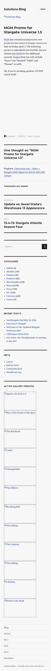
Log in (9, 361)
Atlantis (10, 271)
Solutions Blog (15, 9)
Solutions (8, 658)
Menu (43, 9)
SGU (6, 652)
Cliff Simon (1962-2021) (17, 334)
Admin (9, 268)
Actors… (8, 634)
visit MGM (16, 53)
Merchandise (13, 282)
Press (9, 289)
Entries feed (12, 365)
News (30, 136)
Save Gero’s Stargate (16, 323)
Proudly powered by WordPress (31, 666)
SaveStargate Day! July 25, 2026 (21, 320)
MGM (6, 39)
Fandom (10, 275)
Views (9, 299)
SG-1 (8, 292)
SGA (6, 646)
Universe (36, 136)
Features (10, 278)
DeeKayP (11, 136)
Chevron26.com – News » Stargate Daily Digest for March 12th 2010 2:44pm (24, 172)
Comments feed (14, 368)
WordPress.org (13, 372)
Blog (6, 627)
